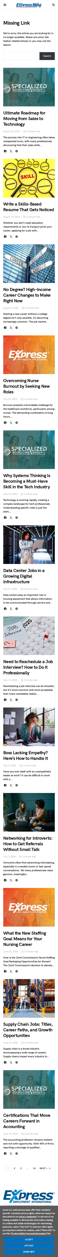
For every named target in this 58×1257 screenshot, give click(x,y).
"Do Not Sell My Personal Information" (29, 1233)
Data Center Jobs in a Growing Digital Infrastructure (23, 576)
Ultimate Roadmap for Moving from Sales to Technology (24, 118)
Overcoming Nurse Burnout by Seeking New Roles (26, 386)
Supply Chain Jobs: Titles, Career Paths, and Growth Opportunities (28, 1030)
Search (47, 56)
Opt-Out (28, 1245)
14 (34, 1168)
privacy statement (28, 1216)
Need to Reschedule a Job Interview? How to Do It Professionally (28, 667)
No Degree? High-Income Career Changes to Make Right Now (27, 295)
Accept (29, 1239)
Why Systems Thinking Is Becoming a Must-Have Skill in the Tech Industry (26, 481)
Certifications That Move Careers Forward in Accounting (26, 1121)
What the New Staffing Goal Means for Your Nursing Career (24, 939)
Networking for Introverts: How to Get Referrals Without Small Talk (27, 844)
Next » (43, 1168)
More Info (28, 1251)
